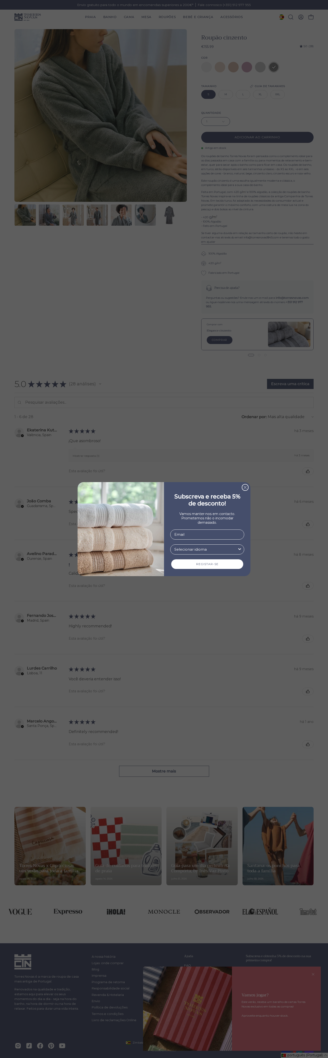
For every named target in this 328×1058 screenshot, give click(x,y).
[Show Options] (239, 549)
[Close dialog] (245, 487)
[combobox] (205, 549)
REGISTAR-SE (207, 564)
